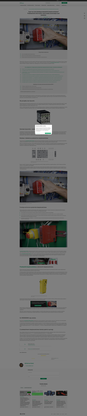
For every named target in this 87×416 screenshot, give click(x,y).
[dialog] (43, 129)
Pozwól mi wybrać (38, 133)
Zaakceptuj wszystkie (47, 133)
